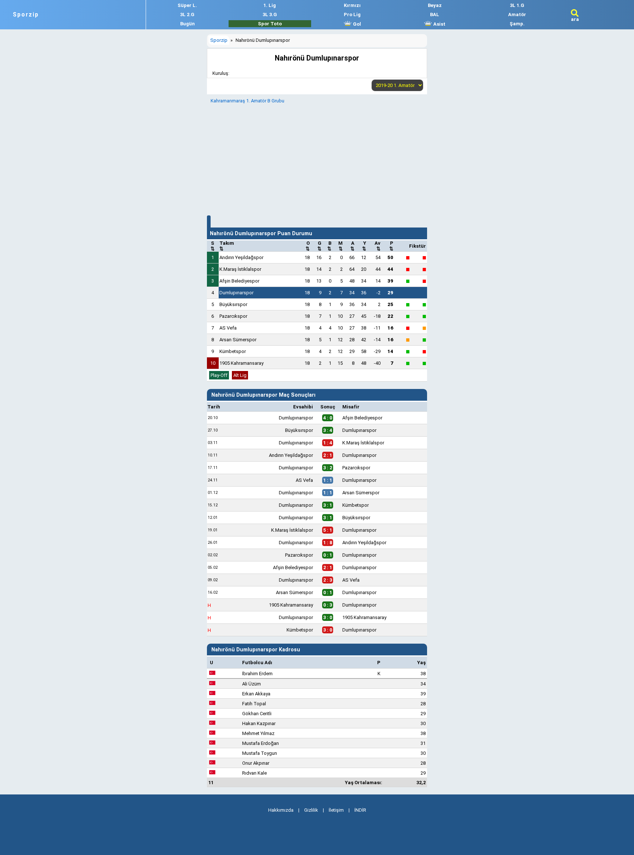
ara (575, 19)
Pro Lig (352, 14)
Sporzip (26, 14)
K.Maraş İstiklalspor (240, 269)
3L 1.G (517, 5)
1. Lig (269, 5)
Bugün (187, 23)
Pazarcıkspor (233, 316)
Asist (438, 24)
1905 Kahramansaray (241, 363)
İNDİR (360, 810)
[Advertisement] (317, 158)
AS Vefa (228, 328)
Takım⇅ (226, 245)
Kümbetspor (232, 351)
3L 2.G (187, 14)
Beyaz (435, 5)
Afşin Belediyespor (239, 281)
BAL (434, 14)
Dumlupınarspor (236, 292)
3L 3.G (270, 14)
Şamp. (517, 23)
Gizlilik (311, 810)
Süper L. (187, 5)
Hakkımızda (281, 810)
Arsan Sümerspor (237, 339)
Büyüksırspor (233, 304)
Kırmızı (352, 5)
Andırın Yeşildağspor (241, 257)
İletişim (336, 810)
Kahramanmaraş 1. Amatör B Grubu (247, 100)
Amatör (517, 14)
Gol (356, 24)
